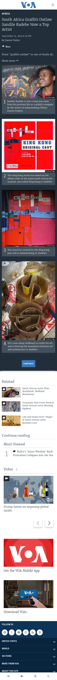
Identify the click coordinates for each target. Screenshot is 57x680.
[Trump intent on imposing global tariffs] (28, 490)
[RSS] (33, 632)
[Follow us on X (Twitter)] (12, 632)
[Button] (6, 47)
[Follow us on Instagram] (26, 632)
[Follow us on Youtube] (19, 632)
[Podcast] (40, 632)
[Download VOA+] (28, 594)
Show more (9, 60)
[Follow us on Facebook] (5, 632)
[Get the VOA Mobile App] (28, 553)
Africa (6, 14)
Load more (28, 363)
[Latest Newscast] (8, 676)
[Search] (48, 676)
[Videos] (21, 676)
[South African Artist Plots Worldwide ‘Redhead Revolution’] (11, 392)
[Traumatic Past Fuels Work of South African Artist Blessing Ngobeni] (11, 406)
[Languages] (35, 676)
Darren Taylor (12, 40)
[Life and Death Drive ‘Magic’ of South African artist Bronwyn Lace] (11, 421)
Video (8, 469)
